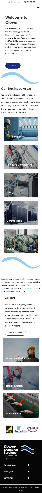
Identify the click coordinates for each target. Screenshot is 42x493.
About (12, 60)
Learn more (15, 135)
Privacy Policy (29, 487)
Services (13, 65)
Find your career (15, 332)
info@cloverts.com (13, 2)
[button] (5, 429)
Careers (10, 297)
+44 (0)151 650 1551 (28, 2)
